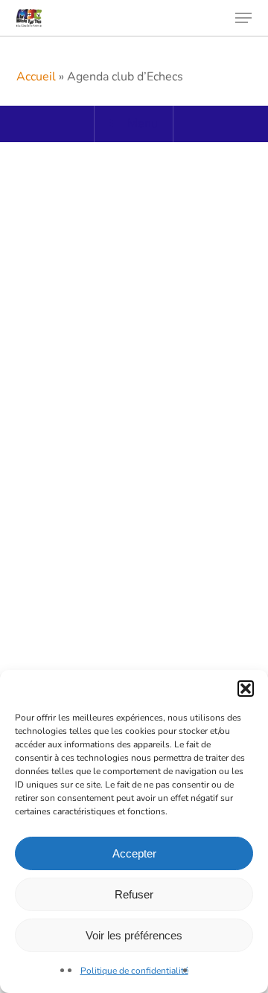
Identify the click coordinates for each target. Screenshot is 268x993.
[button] (245, 688)
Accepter (134, 853)
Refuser (134, 894)
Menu (142, 123)
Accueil (36, 76)
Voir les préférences (134, 935)
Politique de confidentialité (134, 971)
